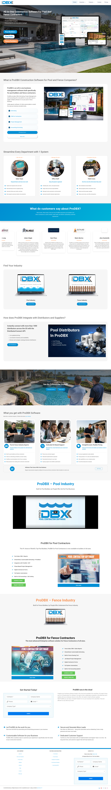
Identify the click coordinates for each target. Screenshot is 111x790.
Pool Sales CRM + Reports (21, 556)
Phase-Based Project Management (23, 566)
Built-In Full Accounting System (73, 669)
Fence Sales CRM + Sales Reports (73, 648)
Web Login (20, 773)
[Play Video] (74, 103)
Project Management (16, 122)
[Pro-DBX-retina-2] (7, 1)
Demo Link (95, 754)
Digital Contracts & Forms (21, 569)
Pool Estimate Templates (55, 762)
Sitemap (20, 765)
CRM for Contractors (16, 116)
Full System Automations (71, 665)
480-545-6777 (39, 787)
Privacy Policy (20, 759)
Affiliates (20, 762)
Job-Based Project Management (73, 658)
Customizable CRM (56, 765)
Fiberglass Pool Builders (55, 759)
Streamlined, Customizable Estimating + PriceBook (27, 559)
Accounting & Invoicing (16, 127)
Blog (20, 768)
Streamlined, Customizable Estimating (74, 652)
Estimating (13, 110)
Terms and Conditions (20, 756)
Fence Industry (55, 756)
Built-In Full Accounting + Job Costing (23, 576)
